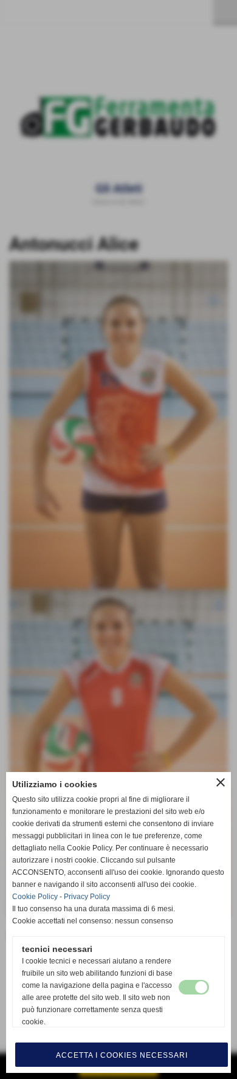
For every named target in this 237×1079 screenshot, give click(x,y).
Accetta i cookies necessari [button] (122, 1055)
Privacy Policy (87, 896)
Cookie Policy (35, 896)
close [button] (220, 782)
